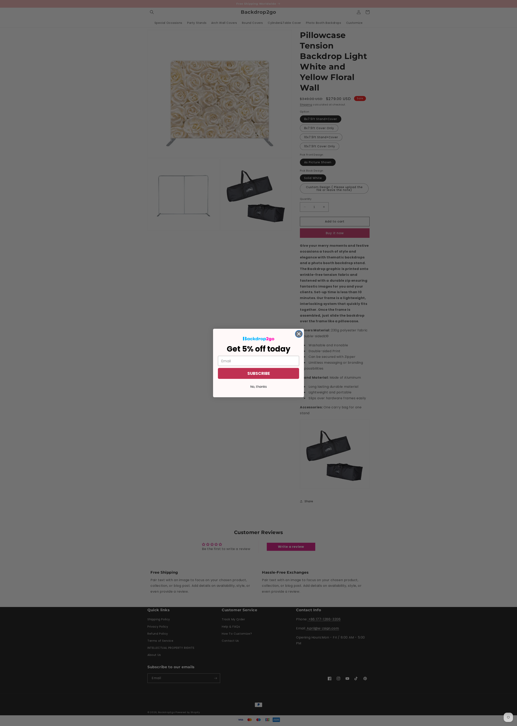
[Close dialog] (298, 333)
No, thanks (258, 386)
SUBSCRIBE (258, 373)
